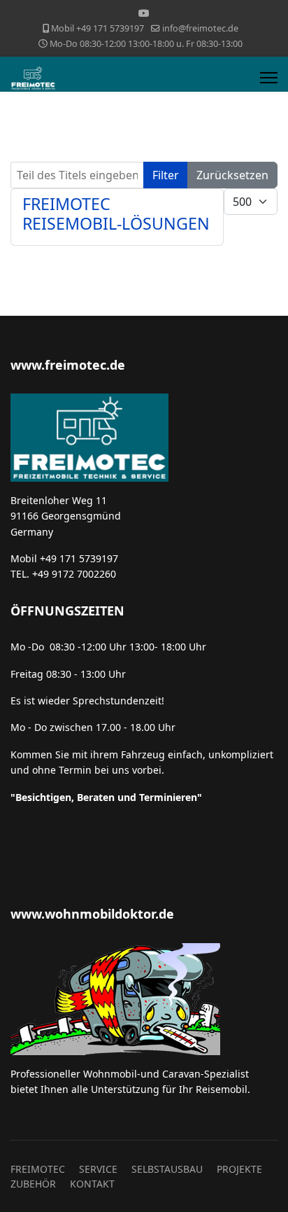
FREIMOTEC (37, 1169)
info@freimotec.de (200, 28)
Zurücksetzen (232, 175)
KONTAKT (92, 1183)
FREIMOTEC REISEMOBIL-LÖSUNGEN (116, 214)
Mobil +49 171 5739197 (97, 28)
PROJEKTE (239, 1169)
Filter (165, 175)
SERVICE (98, 1169)
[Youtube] (144, 13)
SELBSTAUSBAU (167, 1169)
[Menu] (269, 78)
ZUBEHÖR (33, 1183)
